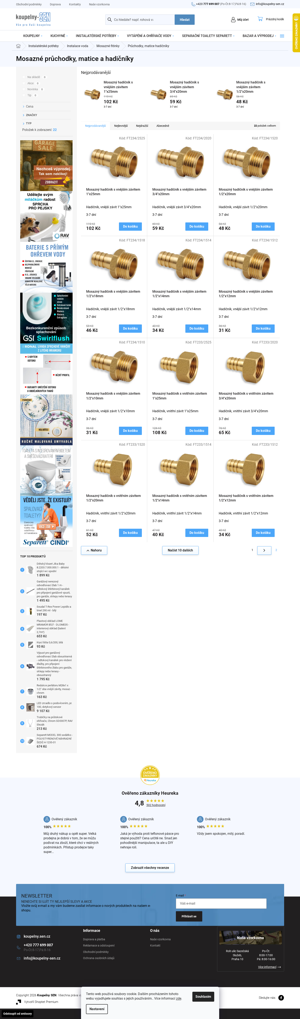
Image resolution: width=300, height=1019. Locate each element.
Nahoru (96, 550)
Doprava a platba (94, 939)
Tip (31, 95)
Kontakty (75, 4)
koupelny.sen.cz (37, 936)
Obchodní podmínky (29, 4)
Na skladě (36, 77)
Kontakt (155, 945)
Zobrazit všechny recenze (150, 868)
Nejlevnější (121, 125)
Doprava (55, 4)
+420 (221, 4)
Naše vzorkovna (99, 4)
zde (178, 998)
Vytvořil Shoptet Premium (41, 1002)
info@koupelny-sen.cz (42, 958)
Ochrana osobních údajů (98, 958)
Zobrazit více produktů (178, 114)
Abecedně (162, 125)
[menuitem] (32, 36)
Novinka (35, 89)
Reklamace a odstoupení (98, 945)
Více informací (267, 967)
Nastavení (96, 1009)
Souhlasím (203, 997)
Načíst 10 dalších (180, 550)
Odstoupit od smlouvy (17, 1013)
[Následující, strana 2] (264, 550)
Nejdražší (142, 125)
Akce (33, 83)
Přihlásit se (189, 916)
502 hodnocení (155, 805)
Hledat (184, 20)
